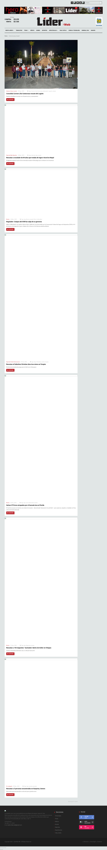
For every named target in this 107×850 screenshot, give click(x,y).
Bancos (28, 219)
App (37, 155)
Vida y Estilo (63, 30)
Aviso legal (93, 841)
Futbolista (38, 361)
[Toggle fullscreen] (4, 847)
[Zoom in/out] (5, 847)
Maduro (93, 30)
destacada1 (45, 91)
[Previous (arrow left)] (0, 849)
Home (6, 36)
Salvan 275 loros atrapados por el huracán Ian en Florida (25, 505)
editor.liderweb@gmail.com (15, 825)
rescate (54, 91)
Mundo (38, 30)
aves (27, 502)
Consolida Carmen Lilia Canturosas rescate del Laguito (24, 93)
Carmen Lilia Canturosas (36, 91)
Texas (26, 30)
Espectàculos (58, 830)
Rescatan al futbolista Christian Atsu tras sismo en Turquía (26, 364)
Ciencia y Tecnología (74, 30)
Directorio (86, 841)
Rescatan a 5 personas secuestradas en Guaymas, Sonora (25, 788)
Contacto (99, 841)
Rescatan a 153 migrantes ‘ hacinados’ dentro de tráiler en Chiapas (28, 648)
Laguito (50, 91)
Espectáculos (53, 30)
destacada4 (31, 502)
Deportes (44, 30)
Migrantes (28, 645)
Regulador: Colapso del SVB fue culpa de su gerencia (24, 222)
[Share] (2, 847)
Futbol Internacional (15, 361)
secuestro (35, 786)
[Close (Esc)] (0, 847)
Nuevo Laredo (9, 30)
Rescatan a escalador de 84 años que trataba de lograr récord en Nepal (30, 158)
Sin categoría (9, 786)
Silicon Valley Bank (38, 219)
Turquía (46, 361)
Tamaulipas (19, 30)
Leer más (11, 99)
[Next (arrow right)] (2, 849)
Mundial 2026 (85, 30)
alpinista (33, 155)
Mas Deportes (14, 155)
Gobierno (8, 91)
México (32, 30)
